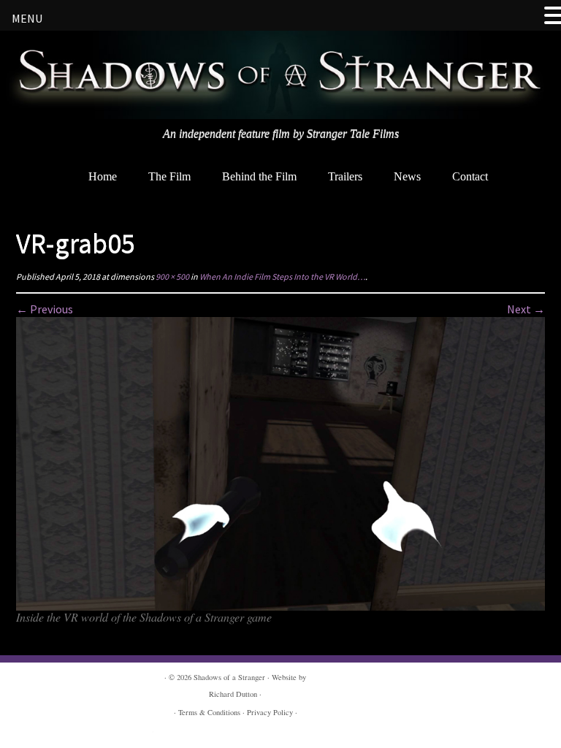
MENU (27, 18)
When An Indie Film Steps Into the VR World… (281, 276)
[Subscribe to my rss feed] (17, 162)
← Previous (44, 309)
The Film (169, 176)
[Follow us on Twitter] (60, 162)
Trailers (345, 176)
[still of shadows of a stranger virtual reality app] (280, 462)
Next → (526, 309)
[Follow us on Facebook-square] (39, 162)
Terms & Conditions (209, 712)
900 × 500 (171, 276)
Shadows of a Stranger (229, 677)
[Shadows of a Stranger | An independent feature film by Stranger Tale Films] (280, 75)
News (407, 176)
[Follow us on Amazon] (81, 162)
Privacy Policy (270, 712)
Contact (470, 176)
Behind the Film (259, 176)
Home (102, 176)
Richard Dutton (233, 694)
